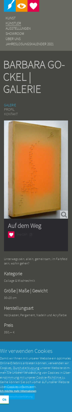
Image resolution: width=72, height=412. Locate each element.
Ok (4, 399)
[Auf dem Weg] (36, 169)
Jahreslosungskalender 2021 (30, 44)
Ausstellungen (18, 28)
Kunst (11, 18)
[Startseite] (36, 6)
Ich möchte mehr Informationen (18, 390)
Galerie (10, 105)
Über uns (13, 39)
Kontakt (11, 114)
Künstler (13, 23)
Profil (9, 109)
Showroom (15, 33)
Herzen (11, 235)
